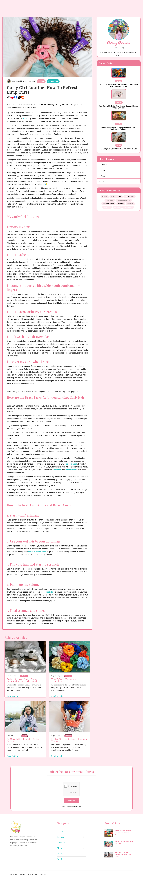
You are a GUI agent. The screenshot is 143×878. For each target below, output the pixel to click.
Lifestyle (41, 81)
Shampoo (57, 470)
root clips (50, 592)
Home (25, 736)
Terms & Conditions (32, 874)
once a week (71, 464)
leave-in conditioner (37, 552)
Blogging (117, 207)
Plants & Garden (116, 196)
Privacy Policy (78, 806)
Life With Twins (129, 196)
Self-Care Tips (53, 81)
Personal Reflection (123, 200)
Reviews (104, 196)
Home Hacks (109, 200)
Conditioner (70, 470)
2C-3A (25, 118)
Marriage (130, 203)
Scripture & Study (108, 203)
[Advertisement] (115, 245)
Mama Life (121, 203)
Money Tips (107, 207)
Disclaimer (22, 874)
